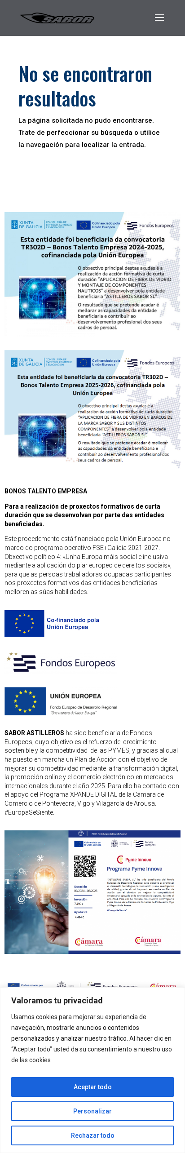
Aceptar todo (93, 1087)
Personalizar (92, 1111)
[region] (92, 1070)
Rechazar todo (93, 1135)
